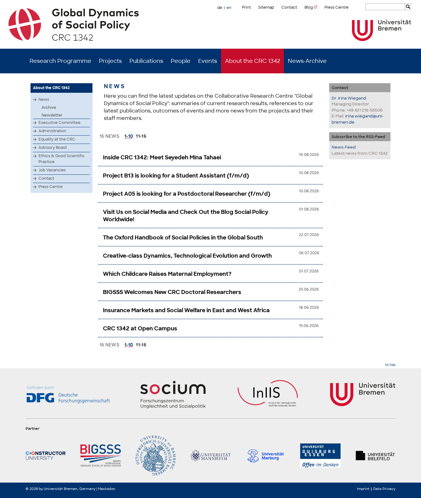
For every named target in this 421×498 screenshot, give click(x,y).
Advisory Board (53, 147)
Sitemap (266, 7)
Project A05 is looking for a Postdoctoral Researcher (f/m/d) (186, 194)
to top (390, 365)
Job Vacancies (52, 170)
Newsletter (52, 115)
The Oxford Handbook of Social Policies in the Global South (183, 237)
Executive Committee (59, 122)
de (219, 7)
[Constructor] (46, 455)
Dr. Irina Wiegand (349, 98)
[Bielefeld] (375, 455)
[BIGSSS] (100, 455)
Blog (309, 7)
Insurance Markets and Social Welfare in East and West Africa (186, 310)
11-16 (141, 136)
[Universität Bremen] (381, 30)
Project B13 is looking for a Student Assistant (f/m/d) (176, 175)
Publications (146, 61)
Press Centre (337, 7)
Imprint (363, 489)
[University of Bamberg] (156, 455)
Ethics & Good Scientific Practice (62, 158)
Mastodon (106, 489)
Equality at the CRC (57, 139)
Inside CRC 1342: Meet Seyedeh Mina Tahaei (162, 157)
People (180, 61)
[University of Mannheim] (210, 455)
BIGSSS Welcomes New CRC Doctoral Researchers (172, 292)
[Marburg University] (265, 455)
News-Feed (344, 147)
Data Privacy (384, 489)
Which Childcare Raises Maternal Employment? (167, 274)
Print (246, 7)
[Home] (210, 24)
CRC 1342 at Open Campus (140, 328)
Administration (52, 131)
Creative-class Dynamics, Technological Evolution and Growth (187, 255)
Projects (110, 61)
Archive (49, 107)
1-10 (129, 136)
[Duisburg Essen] (320, 455)
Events (207, 61)
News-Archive (307, 61)
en (229, 7)
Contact (289, 7)
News (44, 99)
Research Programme (60, 61)
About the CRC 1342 (252, 61)
